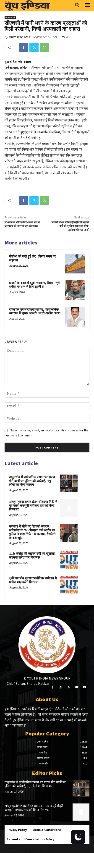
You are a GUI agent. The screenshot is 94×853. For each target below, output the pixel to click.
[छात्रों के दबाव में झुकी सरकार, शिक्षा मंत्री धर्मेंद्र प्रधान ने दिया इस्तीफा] (75, 290)
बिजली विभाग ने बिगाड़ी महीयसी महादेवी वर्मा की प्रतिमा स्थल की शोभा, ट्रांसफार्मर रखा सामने (70, 226)
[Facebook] (23, 47)
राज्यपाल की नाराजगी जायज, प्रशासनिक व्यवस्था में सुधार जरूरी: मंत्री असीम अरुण (34, 311)
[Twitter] (34, 47)
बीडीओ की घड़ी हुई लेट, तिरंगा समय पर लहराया (32, 258)
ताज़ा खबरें (10, 17)
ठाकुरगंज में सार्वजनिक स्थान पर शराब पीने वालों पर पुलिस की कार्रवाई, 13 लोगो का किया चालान (32, 481)
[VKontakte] (76, 687)
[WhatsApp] (44, 47)
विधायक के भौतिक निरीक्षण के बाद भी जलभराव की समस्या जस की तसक (22, 224)
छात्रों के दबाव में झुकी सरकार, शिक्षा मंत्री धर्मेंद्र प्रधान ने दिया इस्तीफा (34, 285)
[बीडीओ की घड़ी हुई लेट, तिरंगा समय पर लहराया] (75, 263)
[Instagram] (60, 687)
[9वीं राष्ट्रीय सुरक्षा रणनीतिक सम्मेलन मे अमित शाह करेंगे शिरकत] (69, 584)
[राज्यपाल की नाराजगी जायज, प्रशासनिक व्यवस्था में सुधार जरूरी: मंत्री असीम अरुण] (75, 317)
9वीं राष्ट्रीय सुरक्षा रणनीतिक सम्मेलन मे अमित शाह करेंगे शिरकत (33, 580)
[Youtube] (84, 687)
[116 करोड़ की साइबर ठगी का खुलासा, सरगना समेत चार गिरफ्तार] (69, 560)
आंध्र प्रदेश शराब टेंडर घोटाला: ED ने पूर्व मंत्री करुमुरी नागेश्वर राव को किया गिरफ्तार (33, 506)
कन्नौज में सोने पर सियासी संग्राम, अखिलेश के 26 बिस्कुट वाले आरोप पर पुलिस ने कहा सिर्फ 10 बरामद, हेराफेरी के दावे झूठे (32, 532)
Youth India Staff (19, 37)
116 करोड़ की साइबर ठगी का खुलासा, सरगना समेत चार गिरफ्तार (32, 555)
